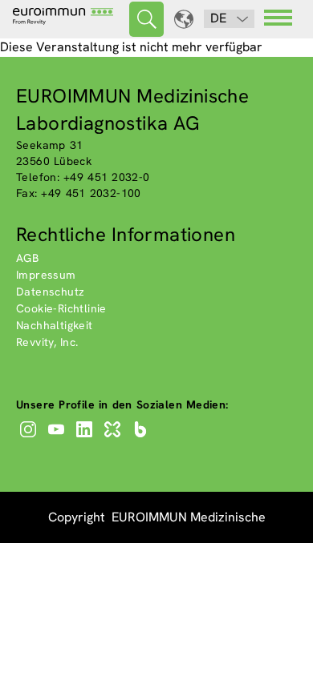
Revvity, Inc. (47, 342)
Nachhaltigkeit (54, 325)
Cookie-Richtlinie (61, 308)
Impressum (46, 275)
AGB (27, 258)
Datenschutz (50, 291)
